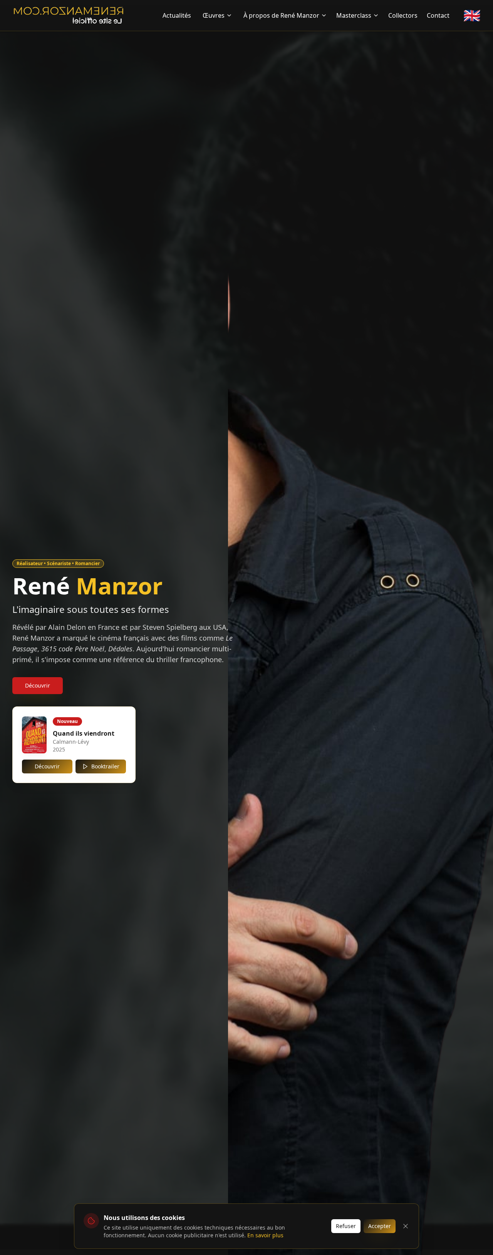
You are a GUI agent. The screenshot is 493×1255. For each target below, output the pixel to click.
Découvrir (37, 685)
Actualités (177, 15)
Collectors (403, 15)
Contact (438, 15)
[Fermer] (405, 1226)
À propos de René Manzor (281, 15)
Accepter (379, 1226)
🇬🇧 (472, 15)
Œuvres (214, 15)
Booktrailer (105, 766)
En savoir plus (265, 1235)
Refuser (346, 1226)
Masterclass (353, 15)
